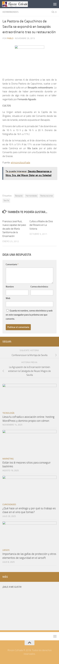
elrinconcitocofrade (20, 162)
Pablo (10, 38)
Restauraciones (46, 196)
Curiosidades (9, 504)
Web (8, 298)
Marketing (8, 458)
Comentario (12, 264)
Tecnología (8, 413)
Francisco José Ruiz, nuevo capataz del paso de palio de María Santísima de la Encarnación (14, 229)
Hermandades (10, 12)
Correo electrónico (39, 286)
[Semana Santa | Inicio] (19, 4)
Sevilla (6, 200)
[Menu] (55, 4)
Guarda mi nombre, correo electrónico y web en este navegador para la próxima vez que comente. (29, 314)
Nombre (10, 286)
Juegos (6, 550)
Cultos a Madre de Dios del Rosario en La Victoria (41, 225)
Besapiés (19, 196)
